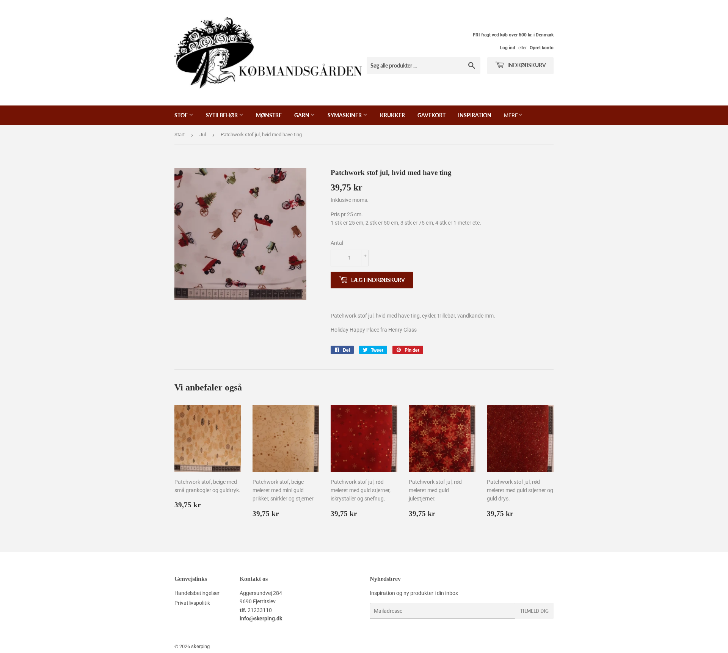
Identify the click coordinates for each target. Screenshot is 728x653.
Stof (181, 115)
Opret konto (542, 47)
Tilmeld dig (534, 611)
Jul (202, 134)
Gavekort (431, 115)
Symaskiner (345, 115)
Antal (337, 243)
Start (179, 134)
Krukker (392, 115)
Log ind (507, 47)
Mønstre (269, 115)
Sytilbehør (222, 115)
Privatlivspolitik (192, 603)
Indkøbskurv (526, 65)
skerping (200, 646)
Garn (302, 115)
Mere (511, 115)
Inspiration (474, 115)
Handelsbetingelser (197, 593)
